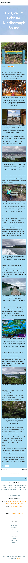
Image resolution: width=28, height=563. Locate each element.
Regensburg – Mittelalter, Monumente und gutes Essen (14, 485)
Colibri (18, 558)
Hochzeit (14, 529)
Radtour (14, 534)
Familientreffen (14, 527)
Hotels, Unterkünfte (14, 532)
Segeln (14, 538)
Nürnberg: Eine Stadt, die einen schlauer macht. (14, 487)
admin (7, 516)
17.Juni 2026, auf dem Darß (17, 510)
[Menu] (26, 3)
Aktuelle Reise (14, 525)
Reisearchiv (11, 66)
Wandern (14, 542)
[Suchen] (25, 479)
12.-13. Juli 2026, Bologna (14, 495)
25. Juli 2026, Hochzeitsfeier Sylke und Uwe (14, 493)
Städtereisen (14, 540)
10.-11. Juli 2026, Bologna (16, 506)
